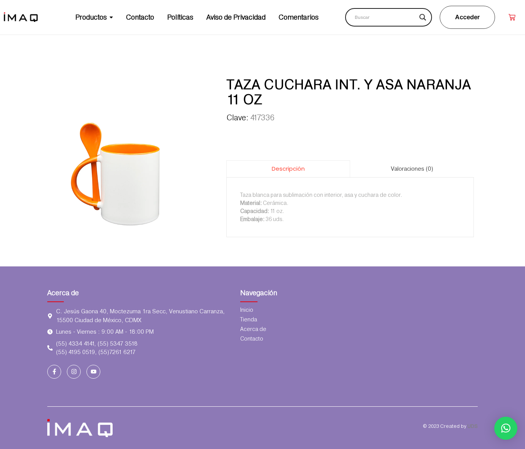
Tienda (248, 319)
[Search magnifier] (422, 17)
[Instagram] (74, 372)
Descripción (288, 169)
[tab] (288, 168)
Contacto (251, 339)
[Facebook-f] (54, 372)
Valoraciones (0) (412, 168)
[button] (505, 428)
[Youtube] (93, 372)
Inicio (246, 310)
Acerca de (63, 293)
